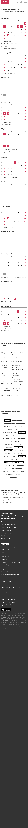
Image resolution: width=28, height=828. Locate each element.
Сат (3, 536)
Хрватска (15, 471)
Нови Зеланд (18, 450)
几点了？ (13, 619)
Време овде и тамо (8, 525)
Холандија (6, 471)
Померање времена (8, 533)
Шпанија (13, 477)
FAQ (2, 584)
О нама (3, 590)
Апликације (5, 556)
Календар (4, 544)
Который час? (13, 622)
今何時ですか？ (5, 626)
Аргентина (8, 426)
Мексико (18, 447)
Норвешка (8, 453)
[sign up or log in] (21, 2)
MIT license (11, 397)
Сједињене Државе (14, 462)
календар (12, 10)
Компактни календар (9, 547)
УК (13, 465)
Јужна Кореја (17, 420)
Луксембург (18, 444)
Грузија (7, 435)
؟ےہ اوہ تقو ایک (4, 628)
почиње (21, 98)
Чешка (22, 471)
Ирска (13, 438)
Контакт (4, 593)
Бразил (21, 432)
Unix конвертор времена (10, 574)
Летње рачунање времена (11, 98)
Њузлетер (5, 565)
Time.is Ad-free (6, 582)
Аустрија (10, 429)
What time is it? (5, 619)
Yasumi (13, 395)
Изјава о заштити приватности (8, 604)
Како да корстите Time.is (10, 587)
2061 (8, 18)
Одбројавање (6, 538)
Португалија (18, 453)
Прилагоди (5, 579)
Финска (7, 468)
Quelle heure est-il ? (15, 620)
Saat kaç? (12, 626)
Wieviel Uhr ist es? (14, 624)
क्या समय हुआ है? (19, 619)
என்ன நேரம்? (19, 626)
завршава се (22, 277)
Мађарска (9, 447)
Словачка (14, 459)
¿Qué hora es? (5, 620)
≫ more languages (14, 628)
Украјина (20, 465)
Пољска (5, 456)
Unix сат (4, 572)
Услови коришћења (8, 600)
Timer (3, 541)
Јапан (7, 420)
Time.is (5, 2)
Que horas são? (22, 622)
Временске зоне (7, 530)
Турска (6, 465)
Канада (9, 441)
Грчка (13, 435)
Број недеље (5, 549)
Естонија (6, 438)
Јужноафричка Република (14, 423)
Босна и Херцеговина (9, 432)
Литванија (8, 444)
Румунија (19, 11)
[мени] (25, 2)
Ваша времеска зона (8, 527)
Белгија (18, 429)
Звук (3, 552)
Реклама (4, 597)
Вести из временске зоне (10, 562)
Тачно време (5, 522)
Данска (20, 435)
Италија (21, 438)
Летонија (17, 441)
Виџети (4, 559)
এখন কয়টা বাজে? (4, 622)
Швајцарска (9, 474)
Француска (17, 468)
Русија (22, 456)
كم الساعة (23, 620)
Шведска (18, 474)
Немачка (9, 450)
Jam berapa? (4, 624)
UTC (2, 569)
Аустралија (19, 426)
